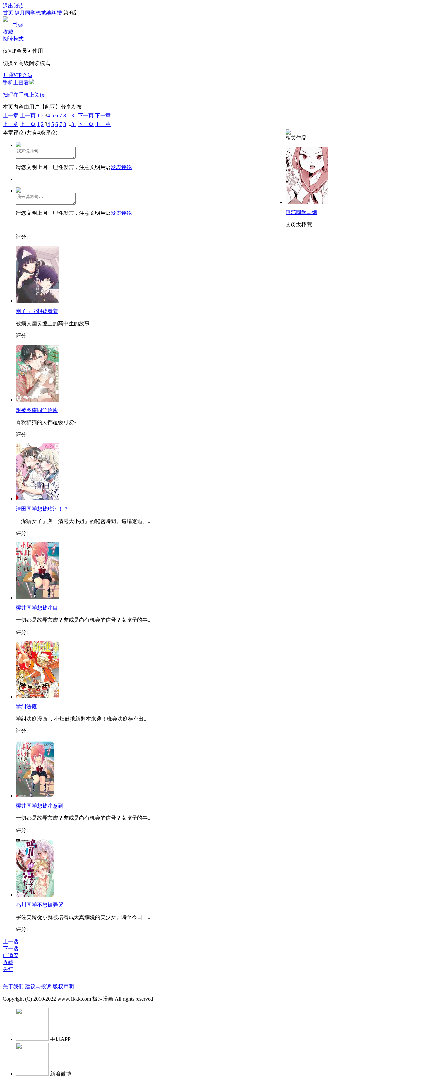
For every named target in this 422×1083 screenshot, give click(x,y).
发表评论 (121, 167)
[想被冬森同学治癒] (37, 400)
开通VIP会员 (17, 75)
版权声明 (63, 986)
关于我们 (13, 986)
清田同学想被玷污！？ (42, 509)
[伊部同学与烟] (307, 202)
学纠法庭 (26, 706)
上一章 (10, 115)
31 (73, 115)
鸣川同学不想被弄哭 (39, 905)
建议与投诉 (38, 986)
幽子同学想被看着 (37, 311)
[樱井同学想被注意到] (36, 795)
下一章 (103, 115)
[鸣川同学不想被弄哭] (35, 895)
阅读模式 (13, 39)
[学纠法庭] (37, 696)
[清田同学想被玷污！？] (37, 498)
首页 (8, 12)
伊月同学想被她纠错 (38, 12)
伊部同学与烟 (301, 212)
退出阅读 (13, 6)
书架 (18, 25)
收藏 (8, 32)
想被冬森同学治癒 (37, 410)
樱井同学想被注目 (37, 608)
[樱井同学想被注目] (37, 597)
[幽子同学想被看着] (37, 301)
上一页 (28, 115)
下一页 (86, 115)
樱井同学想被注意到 (39, 806)
